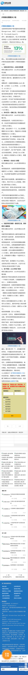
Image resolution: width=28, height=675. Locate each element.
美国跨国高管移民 (18, 591)
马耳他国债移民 (6, 598)
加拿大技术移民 (6, 595)
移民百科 (6, 10)
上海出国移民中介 (13, 661)
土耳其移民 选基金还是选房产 (17, 508)
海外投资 (7, 409)
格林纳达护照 (7, 445)
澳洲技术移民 (17, 588)
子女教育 (7, 399)
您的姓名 (6, 391)
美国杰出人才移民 (6, 591)
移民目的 (6, 397)
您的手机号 (17, 391)
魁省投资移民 (5, 593)
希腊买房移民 (5, 588)
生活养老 (7, 404)
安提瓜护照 (21, 439)
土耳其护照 (16, 595)
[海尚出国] (6, 4)
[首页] (26, 661)
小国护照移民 (7, 442)
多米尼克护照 (7, 439)
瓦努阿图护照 (17, 586)
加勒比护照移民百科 (14, 10)
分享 (20, 426)
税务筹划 (7, 406)
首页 (2, 10)
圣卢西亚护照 (7, 436)
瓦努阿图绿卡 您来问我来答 (17, 565)
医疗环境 (7, 402)
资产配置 (7, 411)
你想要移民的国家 (6, 666)
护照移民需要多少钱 (14, 56)
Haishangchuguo (6, 20)
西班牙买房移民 (18, 598)
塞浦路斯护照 (17, 593)
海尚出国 (4, 586)
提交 (12, 415)
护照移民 (21, 442)
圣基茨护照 (21, 436)
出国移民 (13, 381)
